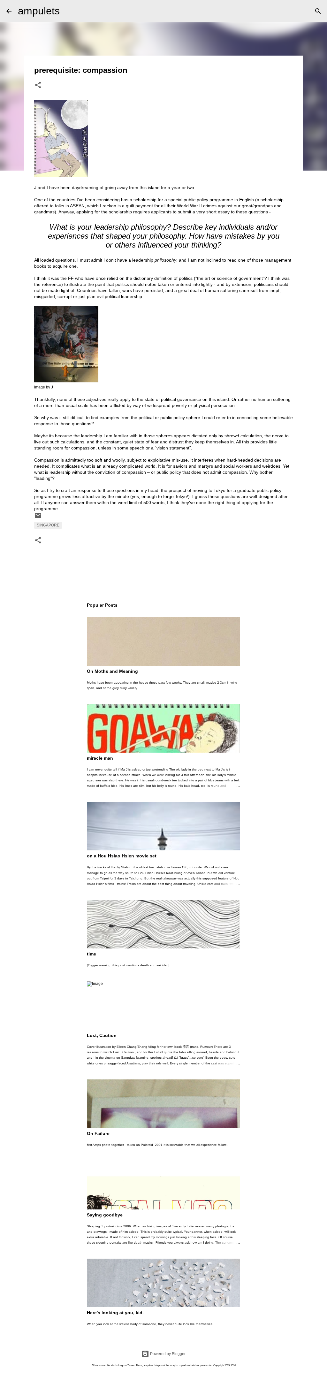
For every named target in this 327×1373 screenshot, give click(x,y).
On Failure (98, 1133)
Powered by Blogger (167, 1354)
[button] (38, 85)
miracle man (100, 758)
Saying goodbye (105, 1214)
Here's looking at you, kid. (115, 1312)
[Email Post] (38, 518)
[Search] (68, 11)
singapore (48, 525)
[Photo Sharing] (61, 175)
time (91, 953)
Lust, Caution (102, 1035)
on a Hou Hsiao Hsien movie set (121, 855)
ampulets (39, 11)
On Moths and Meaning (112, 671)
